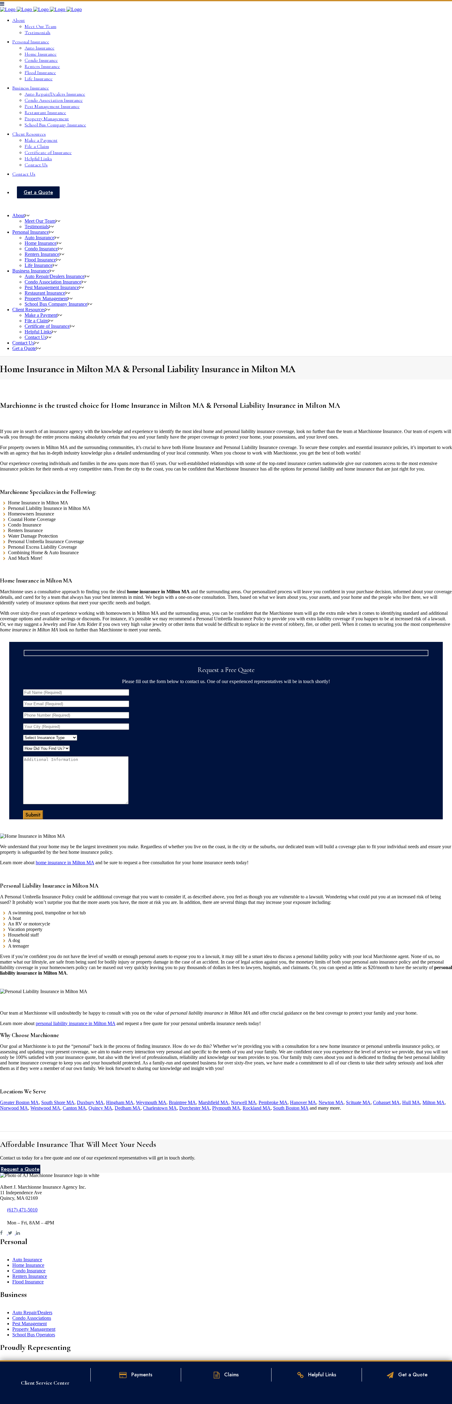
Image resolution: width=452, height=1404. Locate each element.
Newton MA (331, 1102)
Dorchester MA (194, 1108)
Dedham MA (128, 1108)
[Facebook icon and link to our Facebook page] (4, 1232)
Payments (141, 1374)
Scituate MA (358, 1102)
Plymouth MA (226, 1108)
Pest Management (29, 1323)
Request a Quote (20, 1169)
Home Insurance (28, 1265)
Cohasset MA (386, 1102)
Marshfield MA (213, 1102)
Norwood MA (14, 1108)
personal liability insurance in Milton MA (75, 1023)
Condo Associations (31, 1318)
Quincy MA (100, 1108)
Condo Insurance (29, 1270)
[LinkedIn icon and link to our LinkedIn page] (19, 1232)
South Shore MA (57, 1102)
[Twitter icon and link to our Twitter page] (12, 1232)
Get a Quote (412, 1374)
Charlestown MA (160, 1108)
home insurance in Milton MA (65, 862)
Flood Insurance (28, 1281)
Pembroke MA (273, 1102)
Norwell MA (243, 1102)
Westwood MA (45, 1108)
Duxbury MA (90, 1102)
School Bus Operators (33, 1334)
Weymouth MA (151, 1102)
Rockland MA (257, 1108)
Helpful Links (321, 1374)
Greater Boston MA (19, 1102)
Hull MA (411, 1102)
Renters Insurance (29, 1276)
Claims (231, 1374)
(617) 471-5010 (22, 1209)
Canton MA (74, 1108)
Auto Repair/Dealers (32, 1312)
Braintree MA (182, 1102)
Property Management (33, 1329)
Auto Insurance (27, 1259)
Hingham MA (119, 1102)
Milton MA (433, 1102)
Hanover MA (303, 1102)
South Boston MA (290, 1108)
